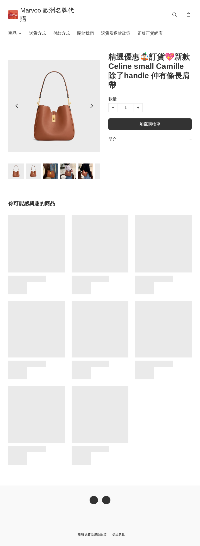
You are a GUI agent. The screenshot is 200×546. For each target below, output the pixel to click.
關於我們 (85, 33)
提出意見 (118, 534)
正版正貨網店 (150, 33)
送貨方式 (37, 33)
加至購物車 (150, 124)
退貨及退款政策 (115, 33)
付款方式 (61, 33)
